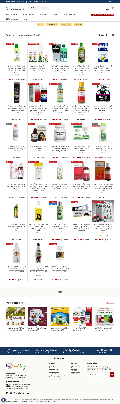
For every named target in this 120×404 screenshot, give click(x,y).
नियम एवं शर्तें (53, 370)
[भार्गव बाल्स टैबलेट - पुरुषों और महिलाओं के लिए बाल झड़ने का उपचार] (103, 92)
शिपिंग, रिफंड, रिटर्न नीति (57, 376)
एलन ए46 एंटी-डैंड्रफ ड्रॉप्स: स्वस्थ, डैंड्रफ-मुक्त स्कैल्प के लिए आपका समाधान (81, 186)
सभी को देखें (110, 303)
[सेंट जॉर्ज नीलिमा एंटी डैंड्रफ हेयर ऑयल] (38, 133)
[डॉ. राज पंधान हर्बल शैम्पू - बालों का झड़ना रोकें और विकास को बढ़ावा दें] (60, 211)
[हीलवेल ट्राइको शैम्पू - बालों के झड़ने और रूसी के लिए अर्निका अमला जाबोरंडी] (17, 253)
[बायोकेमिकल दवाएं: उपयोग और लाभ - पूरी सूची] (104, 316)
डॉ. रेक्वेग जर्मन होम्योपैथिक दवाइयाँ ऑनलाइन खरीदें (15, 329)
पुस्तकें (25, 19)
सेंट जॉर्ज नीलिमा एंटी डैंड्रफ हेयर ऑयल (38, 147)
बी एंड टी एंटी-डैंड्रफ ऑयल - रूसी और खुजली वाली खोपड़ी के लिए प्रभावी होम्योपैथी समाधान (17, 69)
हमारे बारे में (53, 367)
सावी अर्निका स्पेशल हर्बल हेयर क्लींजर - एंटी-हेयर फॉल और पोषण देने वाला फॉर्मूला (81, 69)
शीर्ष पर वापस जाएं (59, 358)
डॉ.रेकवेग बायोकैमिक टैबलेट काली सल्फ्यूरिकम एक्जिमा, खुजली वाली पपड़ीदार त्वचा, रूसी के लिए (38, 109)
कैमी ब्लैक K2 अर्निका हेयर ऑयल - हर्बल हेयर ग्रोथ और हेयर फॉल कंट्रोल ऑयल (17, 108)
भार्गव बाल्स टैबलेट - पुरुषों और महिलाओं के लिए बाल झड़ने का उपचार (103, 108)
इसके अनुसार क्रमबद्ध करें (26, 35)
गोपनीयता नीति (54, 373)
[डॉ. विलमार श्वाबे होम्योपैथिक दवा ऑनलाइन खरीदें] (60, 316)
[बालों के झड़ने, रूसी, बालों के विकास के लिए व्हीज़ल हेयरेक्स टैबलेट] (81, 133)
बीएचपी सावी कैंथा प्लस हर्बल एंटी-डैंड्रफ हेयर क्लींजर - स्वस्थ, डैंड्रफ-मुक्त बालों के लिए (38, 228)
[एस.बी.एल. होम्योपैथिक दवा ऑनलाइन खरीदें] (37, 316)
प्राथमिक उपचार (11, 15)
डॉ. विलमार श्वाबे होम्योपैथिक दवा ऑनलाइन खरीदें (59, 329)
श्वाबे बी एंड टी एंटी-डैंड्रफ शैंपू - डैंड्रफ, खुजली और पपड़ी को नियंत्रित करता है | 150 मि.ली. (60, 186)
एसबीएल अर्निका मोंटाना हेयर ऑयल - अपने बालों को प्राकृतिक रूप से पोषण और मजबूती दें (60, 109)
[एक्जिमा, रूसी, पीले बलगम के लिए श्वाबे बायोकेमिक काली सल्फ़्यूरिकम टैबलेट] (60, 133)
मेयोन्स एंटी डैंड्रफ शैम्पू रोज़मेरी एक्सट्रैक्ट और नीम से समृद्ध (103, 148)
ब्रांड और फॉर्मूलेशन (28, 15)
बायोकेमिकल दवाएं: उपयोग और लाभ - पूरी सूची (104, 329)
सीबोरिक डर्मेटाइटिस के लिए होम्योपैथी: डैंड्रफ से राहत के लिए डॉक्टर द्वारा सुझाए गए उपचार (103, 228)
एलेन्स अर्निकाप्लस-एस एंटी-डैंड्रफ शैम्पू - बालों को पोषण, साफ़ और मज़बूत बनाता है (103, 68)
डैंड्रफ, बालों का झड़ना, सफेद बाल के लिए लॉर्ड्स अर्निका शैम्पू (17, 227)
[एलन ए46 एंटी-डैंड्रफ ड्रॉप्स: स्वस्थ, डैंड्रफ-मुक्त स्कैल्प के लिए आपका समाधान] (81, 171)
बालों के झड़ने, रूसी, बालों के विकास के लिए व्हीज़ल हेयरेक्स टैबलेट (81, 148)
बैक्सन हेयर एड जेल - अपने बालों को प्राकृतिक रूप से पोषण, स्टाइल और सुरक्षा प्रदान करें (82, 228)
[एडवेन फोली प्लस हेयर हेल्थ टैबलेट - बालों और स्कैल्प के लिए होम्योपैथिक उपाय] (60, 253)
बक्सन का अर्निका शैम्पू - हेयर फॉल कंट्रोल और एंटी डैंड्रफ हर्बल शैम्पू (38, 68)
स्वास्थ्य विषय (43, 15)
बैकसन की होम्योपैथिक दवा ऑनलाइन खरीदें (82, 329)
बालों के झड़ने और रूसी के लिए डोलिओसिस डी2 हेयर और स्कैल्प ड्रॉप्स (16, 186)
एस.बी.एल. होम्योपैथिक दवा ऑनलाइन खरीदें (37, 329)
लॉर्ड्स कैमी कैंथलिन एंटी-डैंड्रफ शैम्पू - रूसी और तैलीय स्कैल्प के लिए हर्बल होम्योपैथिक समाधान (38, 187)
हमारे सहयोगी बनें (55, 379)
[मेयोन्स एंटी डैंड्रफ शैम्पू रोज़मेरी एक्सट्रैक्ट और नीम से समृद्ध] (103, 133)
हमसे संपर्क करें (76, 367)
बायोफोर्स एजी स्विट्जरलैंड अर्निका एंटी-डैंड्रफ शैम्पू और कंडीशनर (17, 148)
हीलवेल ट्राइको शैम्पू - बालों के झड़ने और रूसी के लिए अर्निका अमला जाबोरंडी (17, 269)
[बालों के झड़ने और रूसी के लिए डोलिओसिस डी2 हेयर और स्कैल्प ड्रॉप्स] (17, 171)
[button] (113, 8)
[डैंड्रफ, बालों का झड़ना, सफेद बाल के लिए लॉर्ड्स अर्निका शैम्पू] (17, 211)
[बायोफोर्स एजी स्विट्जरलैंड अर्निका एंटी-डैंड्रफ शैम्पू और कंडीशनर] (17, 133)
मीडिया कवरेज (75, 373)
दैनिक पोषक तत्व (12, 19)
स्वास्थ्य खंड (55, 15)
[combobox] (62, 8)
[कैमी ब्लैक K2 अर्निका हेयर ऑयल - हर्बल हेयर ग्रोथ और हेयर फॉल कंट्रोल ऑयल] (17, 92)
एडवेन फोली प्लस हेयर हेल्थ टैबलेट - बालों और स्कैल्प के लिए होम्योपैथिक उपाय (60, 269)
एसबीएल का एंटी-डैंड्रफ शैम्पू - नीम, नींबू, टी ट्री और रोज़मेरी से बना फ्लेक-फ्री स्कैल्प (38, 270)
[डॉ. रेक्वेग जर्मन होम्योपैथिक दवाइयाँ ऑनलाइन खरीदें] (15, 316)
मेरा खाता (74, 370)
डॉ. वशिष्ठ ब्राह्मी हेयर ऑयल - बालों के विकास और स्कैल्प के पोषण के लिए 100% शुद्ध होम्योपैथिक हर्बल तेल (81, 109)
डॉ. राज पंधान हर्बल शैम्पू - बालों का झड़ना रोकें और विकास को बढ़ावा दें (60, 227)
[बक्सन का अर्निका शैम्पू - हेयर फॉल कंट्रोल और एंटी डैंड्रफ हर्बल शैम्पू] (38, 52)
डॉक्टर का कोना (69, 15)
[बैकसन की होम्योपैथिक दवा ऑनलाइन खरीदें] (82, 316)
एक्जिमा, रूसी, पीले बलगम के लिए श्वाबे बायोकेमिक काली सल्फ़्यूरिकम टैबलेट (60, 148)
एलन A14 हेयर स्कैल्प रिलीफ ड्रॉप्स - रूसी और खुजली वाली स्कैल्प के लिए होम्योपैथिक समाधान (103, 187)
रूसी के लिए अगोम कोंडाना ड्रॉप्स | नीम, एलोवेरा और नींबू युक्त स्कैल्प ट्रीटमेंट (60, 68)
